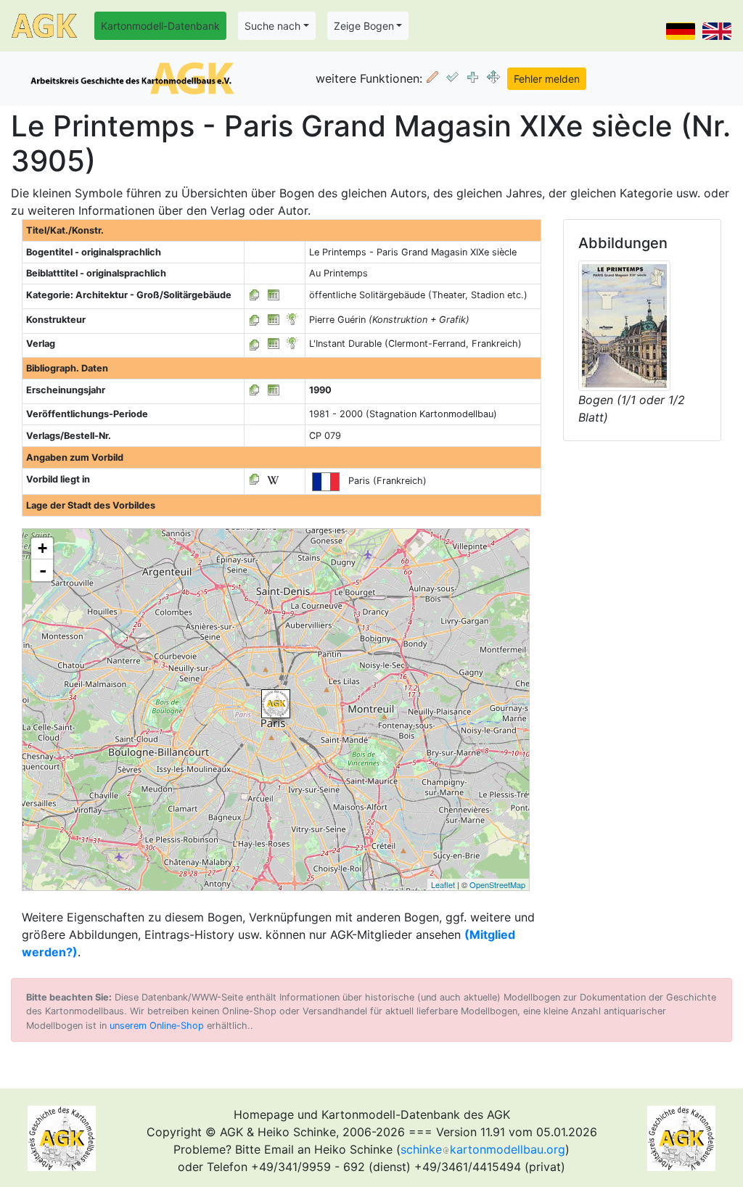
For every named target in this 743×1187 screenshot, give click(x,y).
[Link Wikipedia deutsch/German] (273, 479)
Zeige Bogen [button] (364, 26)
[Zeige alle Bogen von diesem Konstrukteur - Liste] (254, 319)
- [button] (43, 570)
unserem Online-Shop (157, 1025)
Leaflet (443, 884)
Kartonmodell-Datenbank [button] (160, 26)
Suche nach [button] (272, 26)
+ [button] (42, 548)
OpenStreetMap (497, 884)
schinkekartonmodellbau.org (483, 1149)
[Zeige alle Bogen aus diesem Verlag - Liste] (254, 343)
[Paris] (275, 703)
